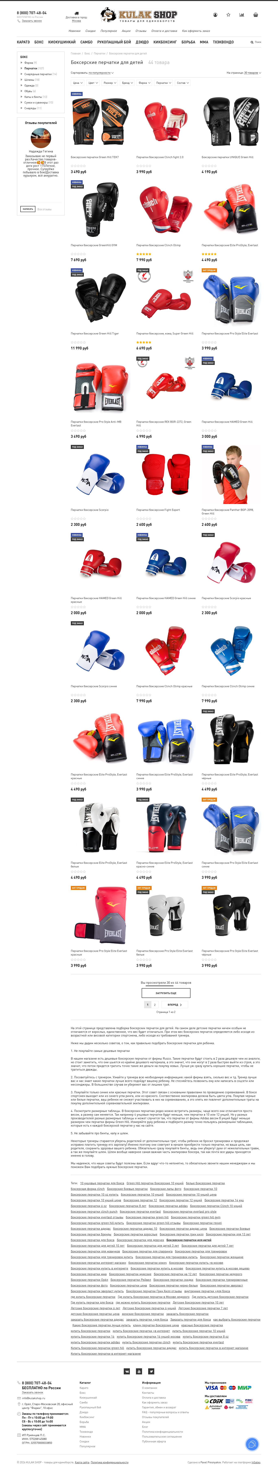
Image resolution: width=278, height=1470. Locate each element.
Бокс (39, 42)
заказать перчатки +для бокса (147, 1319)
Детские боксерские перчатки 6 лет (95, 1308)
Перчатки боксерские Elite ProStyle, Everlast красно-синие (164, 864)
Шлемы (31, 79)
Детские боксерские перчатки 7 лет (203, 1308)
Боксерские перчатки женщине (221, 1257)
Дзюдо (142, 42)
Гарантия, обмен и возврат (159, 1407)
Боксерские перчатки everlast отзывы (97, 1217)
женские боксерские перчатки (143, 1314)
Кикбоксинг (165, 42)
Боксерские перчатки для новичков (95, 1251)
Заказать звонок (32, 20)
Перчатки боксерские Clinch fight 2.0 (159, 157)
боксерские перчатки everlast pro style (190, 1211)
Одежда (30, 85)
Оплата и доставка (164, 31)
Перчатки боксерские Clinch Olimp (158, 245)
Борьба (188, 42)
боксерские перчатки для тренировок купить (167, 1257)
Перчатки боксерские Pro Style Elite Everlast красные (99, 952)
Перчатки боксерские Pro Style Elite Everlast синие (230, 864)
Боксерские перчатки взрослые (135, 1234)
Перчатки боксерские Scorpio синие (94, 686)
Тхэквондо (223, 42)
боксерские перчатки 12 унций (180, 1200)
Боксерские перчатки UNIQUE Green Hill (227, 157)
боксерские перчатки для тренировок (201, 1251)
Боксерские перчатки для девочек (140, 1240)
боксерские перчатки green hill (147, 1217)
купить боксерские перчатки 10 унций (198, 1331)
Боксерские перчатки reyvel (202, 1223)
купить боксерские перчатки (90, 1331)
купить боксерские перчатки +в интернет (141, 1331)
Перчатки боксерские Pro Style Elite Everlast (230, 333)
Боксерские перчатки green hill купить (97, 1223)
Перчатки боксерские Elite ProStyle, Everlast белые (99, 864)
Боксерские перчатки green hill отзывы (153, 1223)
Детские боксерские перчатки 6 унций (149, 1308)
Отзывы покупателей (155, 1417)
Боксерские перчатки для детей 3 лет (153, 1245)
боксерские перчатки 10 (200, 1189)
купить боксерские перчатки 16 (92, 1336)
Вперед (173, 1004)
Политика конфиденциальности (162, 1431)
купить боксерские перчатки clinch (146, 1342)
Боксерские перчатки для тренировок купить (102, 1257)
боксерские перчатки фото (89, 1285)
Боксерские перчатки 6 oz (89, 1206)
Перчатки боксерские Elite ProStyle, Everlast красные (99, 776)
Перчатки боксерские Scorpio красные (226, 598)
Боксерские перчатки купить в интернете (99, 1268)
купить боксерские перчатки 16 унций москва (148, 1336)
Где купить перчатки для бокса (92, 1302)
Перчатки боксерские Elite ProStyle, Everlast (230, 245)
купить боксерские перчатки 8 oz (206, 1336)
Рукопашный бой (114, 42)
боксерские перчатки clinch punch (94, 1211)
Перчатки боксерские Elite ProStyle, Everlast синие (164, 776)
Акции (126, 31)
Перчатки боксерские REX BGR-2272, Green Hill (163, 423)
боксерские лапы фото (165, 1189)
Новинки (74, 31)
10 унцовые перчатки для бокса (102, 1183)
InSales (256, 1462)
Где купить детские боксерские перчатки (220, 1297)
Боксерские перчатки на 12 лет (175, 1274)
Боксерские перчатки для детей (188, 1240)
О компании (149, 1387)
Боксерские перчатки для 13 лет (228, 1234)
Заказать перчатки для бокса (190, 1319)
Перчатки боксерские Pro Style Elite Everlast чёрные (230, 952)
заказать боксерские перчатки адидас (97, 1319)
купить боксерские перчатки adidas (95, 1342)
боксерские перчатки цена (128, 1285)
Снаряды (32, 108)
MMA (204, 42)
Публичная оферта (154, 1441)
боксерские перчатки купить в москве (157, 1268)
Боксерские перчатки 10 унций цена (191, 1194)
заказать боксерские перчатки (187, 1314)
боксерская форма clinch (88, 1189)
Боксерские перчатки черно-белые (173, 1285)
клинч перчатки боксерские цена (156, 1325)
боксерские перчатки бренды (91, 1234)
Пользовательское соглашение (162, 1436)
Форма (30, 62)
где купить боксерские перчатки (93, 1297)
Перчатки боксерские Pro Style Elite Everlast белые (164, 952)
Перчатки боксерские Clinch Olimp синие (228, 686)
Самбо (86, 42)
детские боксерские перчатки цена (95, 1314)
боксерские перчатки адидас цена (183, 1228)
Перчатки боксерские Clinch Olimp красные (164, 686)
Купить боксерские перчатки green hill (97, 1348)
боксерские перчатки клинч (147, 1262)
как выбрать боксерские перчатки (236, 1319)
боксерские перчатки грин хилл (182, 1234)
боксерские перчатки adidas (168, 1206)
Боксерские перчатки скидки (173, 1279)
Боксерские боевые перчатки (127, 1189)
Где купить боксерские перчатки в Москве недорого (153, 1297)
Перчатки (33, 68)
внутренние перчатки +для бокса (207, 1291)
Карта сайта (82, 1462)
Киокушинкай (62, 42)
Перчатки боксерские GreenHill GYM (94, 245)
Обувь (29, 91)
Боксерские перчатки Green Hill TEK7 (95, 157)
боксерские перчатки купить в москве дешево (218, 1268)
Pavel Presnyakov (210, 1462)
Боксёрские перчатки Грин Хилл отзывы (154, 1291)
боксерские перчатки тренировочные (222, 1279)
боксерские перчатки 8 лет (127, 1206)
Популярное (108, 31)
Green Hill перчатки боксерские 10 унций (155, 1183)
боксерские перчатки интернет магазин (98, 1262)
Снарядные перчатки (40, 74)
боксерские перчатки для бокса (92, 1240)
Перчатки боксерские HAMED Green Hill (227, 421)
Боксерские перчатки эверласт (221, 1285)
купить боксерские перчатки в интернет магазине (213, 1348)
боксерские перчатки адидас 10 (135, 1228)
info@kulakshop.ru (33, 1398)
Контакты (148, 1392)
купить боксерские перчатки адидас (151, 1348)
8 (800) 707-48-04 (32, 12)
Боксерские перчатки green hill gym (195, 1217)
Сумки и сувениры (38, 102)
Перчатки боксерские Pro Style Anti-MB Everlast (96, 423)
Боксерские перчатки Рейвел (131, 1279)
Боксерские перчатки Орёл (89, 1279)
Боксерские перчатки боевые (229, 1228)
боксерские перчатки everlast (140, 1211)
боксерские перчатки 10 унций (142, 1194)
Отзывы (140, 31)
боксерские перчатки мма (89, 1274)
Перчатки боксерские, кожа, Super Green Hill (164, 333)
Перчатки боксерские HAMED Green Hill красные (96, 599)
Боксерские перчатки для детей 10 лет (98, 1245)
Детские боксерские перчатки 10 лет (198, 1302)
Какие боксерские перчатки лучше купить (101, 1325)
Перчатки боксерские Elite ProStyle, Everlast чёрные (230, 776)
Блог (145, 1426)
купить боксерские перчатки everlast (198, 1342)
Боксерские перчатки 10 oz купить (94, 1194)
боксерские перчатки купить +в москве (196, 1262)
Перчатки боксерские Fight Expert (158, 509)
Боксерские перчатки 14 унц (224, 1200)
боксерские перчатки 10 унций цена (96, 1200)
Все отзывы (44, 209)
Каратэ (23, 42)
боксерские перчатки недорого (220, 1274)
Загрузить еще (166, 993)
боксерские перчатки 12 (140, 1200)
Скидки (90, 31)
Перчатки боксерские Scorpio (89, 509)
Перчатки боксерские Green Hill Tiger (95, 333)
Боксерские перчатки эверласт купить (97, 1291)
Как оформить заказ (196, 31)
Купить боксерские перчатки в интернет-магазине (106, 1353)
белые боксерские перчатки (205, 1183)
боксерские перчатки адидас (91, 1228)
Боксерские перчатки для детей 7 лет (208, 1245)
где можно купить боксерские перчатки (143, 1302)
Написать (28, 209)
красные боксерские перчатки (202, 1325)
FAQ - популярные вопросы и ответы (165, 1412)
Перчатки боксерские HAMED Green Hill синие (166, 598)
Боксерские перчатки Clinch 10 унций (216, 1206)
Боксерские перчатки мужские (130, 1274)
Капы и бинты (35, 96)
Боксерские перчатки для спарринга (147, 1251)
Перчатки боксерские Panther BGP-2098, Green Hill (228, 511)
